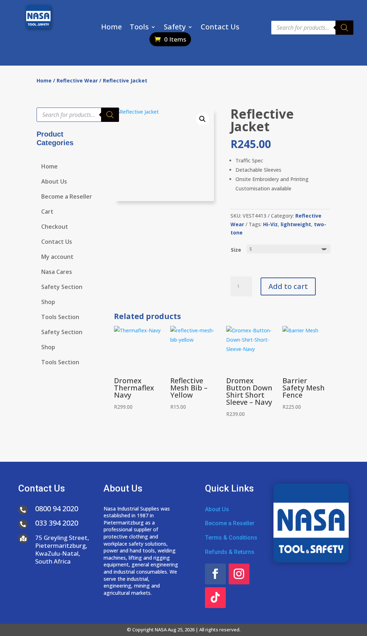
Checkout (54, 227)
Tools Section (60, 317)
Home (111, 28)
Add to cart (288, 286)
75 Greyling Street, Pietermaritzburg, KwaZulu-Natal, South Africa (62, 549)
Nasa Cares (56, 272)
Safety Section (61, 287)
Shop (48, 302)
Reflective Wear (77, 80)
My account (57, 257)
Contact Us (220, 28)
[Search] (344, 27)
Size (236, 249)
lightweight (296, 224)
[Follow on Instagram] (239, 574)
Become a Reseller (66, 197)
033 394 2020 (56, 523)
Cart (47, 212)
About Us (54, 182)
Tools (139, 28)
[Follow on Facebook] (215, 574)
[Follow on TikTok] (215, 597)
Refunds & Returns (229, 552)
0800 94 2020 (56, 508)
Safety (175, 28)
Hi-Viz (270, 224)
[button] (202, 119)
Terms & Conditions (231, 537)
